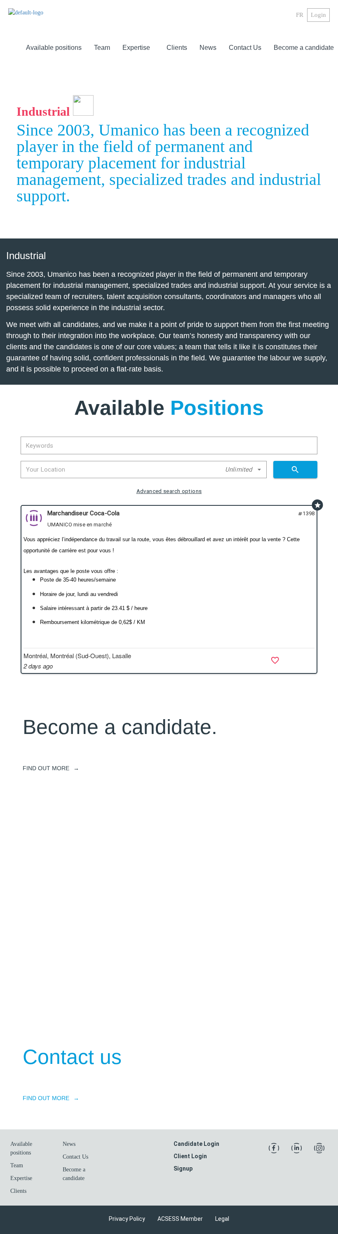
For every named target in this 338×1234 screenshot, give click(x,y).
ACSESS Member (180, 1218)
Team (102, 47)
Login (318, 15)
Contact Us (245, 47)
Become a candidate (304, 47)
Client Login (190, 1156)
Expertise (136, 47)
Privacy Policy (127, 1218)
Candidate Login (196, 1144)
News (208, 47)
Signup (183, 1168)
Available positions (54, 47)
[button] (138, 47)
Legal (222, 1218)
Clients (177, 47)
